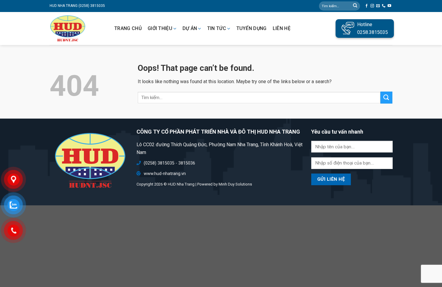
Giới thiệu (160, 29)
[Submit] (386, 97)
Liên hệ (281, 28)
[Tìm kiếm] (355, 6)
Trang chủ (128, 28)
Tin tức (216, 29)
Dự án (190, 29)
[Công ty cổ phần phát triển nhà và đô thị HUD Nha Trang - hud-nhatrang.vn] (77, 28)
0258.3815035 (372, 32)
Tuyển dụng (251, 28)
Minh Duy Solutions (235, 184)
